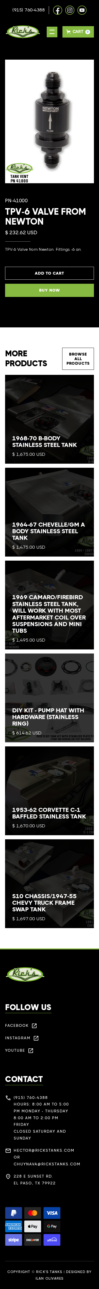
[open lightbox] (49, 121)
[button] (52, 32)
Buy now (49, 290)
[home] (23, 31)
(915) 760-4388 (28, 9)
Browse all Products (78, 359)
